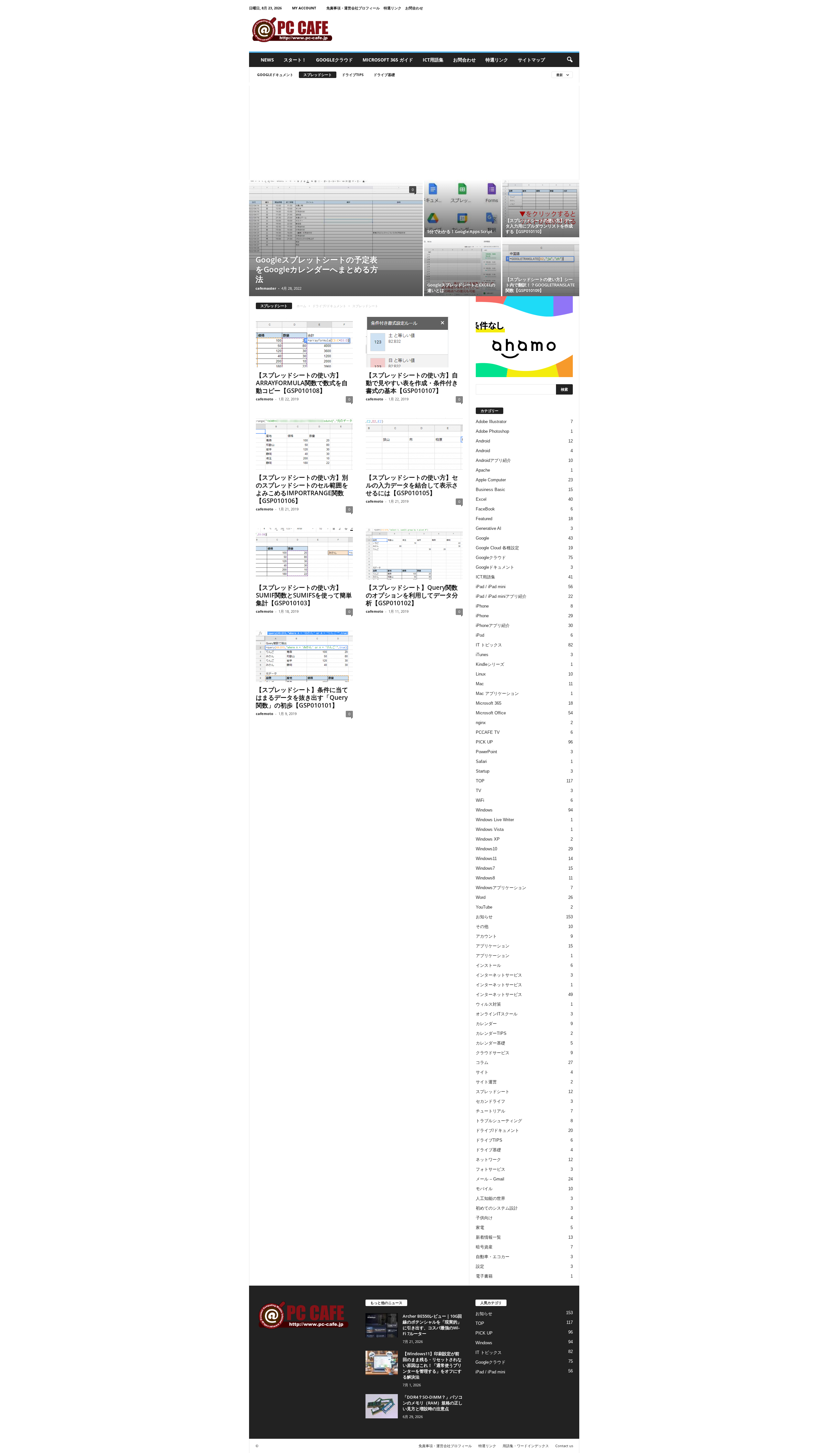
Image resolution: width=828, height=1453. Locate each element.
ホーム (301, 306)
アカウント (486, 936)
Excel (481, 499)
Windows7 (485, 868)
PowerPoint (486, 751)
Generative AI (488, 528)
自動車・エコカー (492, 1256)
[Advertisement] (414, 131)
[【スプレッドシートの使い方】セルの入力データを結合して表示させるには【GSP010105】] (414, 444)
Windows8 (485, 878)
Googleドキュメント (275, 74)
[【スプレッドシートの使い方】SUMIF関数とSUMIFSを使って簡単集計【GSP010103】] (304, 554)
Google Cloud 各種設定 (497, 547)
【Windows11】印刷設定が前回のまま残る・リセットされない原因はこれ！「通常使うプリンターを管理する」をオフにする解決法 (432, 1365)
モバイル (484, 1188)
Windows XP (488, 839)
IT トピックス (489, 645)
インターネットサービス (499, 975)
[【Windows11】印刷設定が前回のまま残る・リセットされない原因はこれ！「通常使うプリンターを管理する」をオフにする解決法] (381, 1363)
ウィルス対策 (488, 1004)
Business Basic (490, 489)
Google (482, 538)
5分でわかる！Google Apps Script (459, 231)
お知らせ (484, 916)
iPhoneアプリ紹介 (493, 625)
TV (478, 790)
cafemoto (264, 399)
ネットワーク (488, 1159)
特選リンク (392, 8)
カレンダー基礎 (490, 1043)
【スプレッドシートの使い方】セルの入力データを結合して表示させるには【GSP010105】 (412, 485)
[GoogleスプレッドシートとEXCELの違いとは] (462, 267)
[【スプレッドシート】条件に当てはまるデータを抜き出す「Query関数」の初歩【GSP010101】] (304, 656)
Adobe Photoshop (492, 431)
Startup (482, 771)
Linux (481, 674)
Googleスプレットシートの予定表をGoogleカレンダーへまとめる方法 (317, 269)
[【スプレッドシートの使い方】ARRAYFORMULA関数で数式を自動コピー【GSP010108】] (304, 341)
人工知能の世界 (490, 1198)
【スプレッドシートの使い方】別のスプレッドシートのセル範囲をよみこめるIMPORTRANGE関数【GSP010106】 (302, 489)
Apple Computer (491, 479)
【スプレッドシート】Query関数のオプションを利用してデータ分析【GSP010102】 (412, 595)
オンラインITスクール (497, 1014)
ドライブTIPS (353, 74)
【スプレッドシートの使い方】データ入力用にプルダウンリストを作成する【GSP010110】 (539, 226)
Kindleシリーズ (490, 664)
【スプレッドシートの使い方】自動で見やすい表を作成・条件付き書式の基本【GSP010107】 (412, 383)
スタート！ (295, 60)
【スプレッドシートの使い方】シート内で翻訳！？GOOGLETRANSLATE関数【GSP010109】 (540, 284)
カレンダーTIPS (491, 1033)
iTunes (482, 654)
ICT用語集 (433, 60)
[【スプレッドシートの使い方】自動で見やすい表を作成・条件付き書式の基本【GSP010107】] (414, 341)
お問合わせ (414, 8)
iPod (480, 635)
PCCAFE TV (488, 732)
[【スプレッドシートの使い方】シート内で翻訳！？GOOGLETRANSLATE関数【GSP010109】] (540, 267)
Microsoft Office (491, 712)
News (267, 60)
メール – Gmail (490, 1179)
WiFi (480, 800)
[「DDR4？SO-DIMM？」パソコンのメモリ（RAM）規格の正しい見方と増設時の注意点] (381, 1406)
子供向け (484, 1217)
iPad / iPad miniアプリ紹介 (501, 596)
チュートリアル (490, 1111)
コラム (482, 1062)
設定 (480, 1266)
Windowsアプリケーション (501, 887)
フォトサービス (490, 1169)
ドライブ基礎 (384, 74)
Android (483, 441)
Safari (481, 761)
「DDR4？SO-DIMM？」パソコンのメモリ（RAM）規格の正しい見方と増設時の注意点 (433, 1403)
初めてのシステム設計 (497, 1208)
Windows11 (486, 858)
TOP (480, 780)
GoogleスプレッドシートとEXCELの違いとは (461, 287)
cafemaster (266, 288)
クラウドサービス (492, 1052)
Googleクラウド (334, 60)
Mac (480, 683)
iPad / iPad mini (491, 586)
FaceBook (485, 509)
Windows (484, 810)
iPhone (482, 606)
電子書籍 (484, 1276)
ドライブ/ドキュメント (329, 306)
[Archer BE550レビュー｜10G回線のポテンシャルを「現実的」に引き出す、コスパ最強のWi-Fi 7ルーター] (381, 1325)
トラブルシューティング (499, 1120)
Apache (483, 470)
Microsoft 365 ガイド (388, 60)
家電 (480, 1227)
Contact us (564, 1445)
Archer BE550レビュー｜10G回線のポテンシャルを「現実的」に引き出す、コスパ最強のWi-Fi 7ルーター (432, 1324)
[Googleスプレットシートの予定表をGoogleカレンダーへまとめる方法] (336, 225)
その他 (482, 926)
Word (480, 897)
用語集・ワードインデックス (526, 1445)
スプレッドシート (317, 74)
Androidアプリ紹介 (493, 460)
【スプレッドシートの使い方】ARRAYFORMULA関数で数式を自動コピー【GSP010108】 (302, 383)
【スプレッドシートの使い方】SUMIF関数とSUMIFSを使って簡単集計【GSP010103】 (304, 595)
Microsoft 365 (488, 703)
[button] (569, 60)
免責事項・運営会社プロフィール (353, 8)
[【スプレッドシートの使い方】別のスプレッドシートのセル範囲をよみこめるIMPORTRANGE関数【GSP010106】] (304, 444)
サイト (482, 1072)
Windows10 (486, 848)
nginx (481, 722)
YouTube (484, 907)
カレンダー (486, 1023)
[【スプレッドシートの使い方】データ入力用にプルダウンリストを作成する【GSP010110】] (540, 208)
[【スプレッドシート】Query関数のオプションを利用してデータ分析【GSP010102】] (414, 554)
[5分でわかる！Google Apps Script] (462, 208)
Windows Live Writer (495, 819)
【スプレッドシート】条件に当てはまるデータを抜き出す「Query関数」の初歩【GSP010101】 (302, 698)
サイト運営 (486, 1081)
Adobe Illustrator (491, 421)
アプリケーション (492, 946)
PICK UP (484, 742)
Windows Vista (490, 829)
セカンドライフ (490, 1101)
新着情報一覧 (488, 1237)
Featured (484, 518)
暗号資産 (484, 1247)
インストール (488, 965)
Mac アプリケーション (497, 693)
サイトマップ (531, 60)
